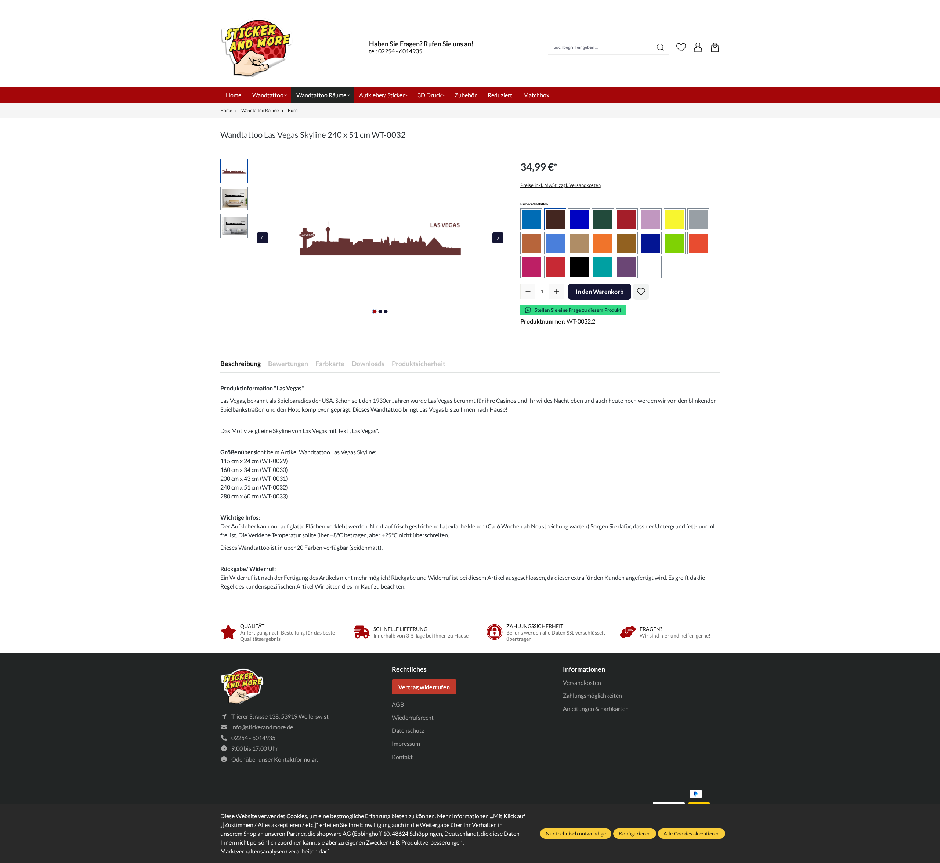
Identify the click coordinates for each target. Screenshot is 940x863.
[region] (363, 238)
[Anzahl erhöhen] (556, 291)
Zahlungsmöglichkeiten (592, 695)
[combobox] (600, 47)
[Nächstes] (497, 237)
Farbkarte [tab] (329, 364)
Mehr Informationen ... (465, 815)
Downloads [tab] (368, 364)
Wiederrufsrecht (413, 717)
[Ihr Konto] (698, 47)
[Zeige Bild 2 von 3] (380, 311)
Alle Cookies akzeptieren (692, 833)
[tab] (240, 364)
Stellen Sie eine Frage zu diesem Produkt (578, 310)
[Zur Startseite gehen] (257, 47)
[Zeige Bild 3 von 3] (385, 311)
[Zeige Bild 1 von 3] (374, 311)
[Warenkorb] (715, 47)
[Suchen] (660, 47)
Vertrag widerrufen (424, 686)
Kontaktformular (295, 759)
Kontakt (402, 756)
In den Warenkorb (599, 291)
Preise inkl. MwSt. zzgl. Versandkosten (560, 185)
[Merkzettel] (681, 47)
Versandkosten (582, 682)
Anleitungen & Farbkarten (596, 708)
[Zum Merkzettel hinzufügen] (641, 292)
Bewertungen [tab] (288, 364)
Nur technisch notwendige (576, 833)
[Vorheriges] (262, 237)
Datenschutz (408, 730)
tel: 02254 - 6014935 (395, 50)
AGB (398, 704)
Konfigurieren (635, 833)
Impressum (406, 743)
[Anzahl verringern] (528, 291)
